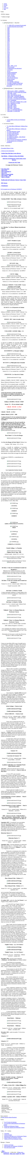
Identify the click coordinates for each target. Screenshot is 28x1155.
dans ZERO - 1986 (6, 175)
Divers (8, 71)
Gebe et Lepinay (11, 76)
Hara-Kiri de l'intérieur (12, 77)
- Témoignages (4, 185)
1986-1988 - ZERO (12, 105)
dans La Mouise (5, 177)
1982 (8, 57)
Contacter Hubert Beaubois (10, 1117)
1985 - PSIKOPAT (11, 104)
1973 (8, 45)
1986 (8, 63)
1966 (8, 36)
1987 (8, 64)
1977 (8, 51)
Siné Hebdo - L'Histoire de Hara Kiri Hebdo (12, 156)
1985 (8, 61)
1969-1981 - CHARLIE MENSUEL (16, 97)
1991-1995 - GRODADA (13, 108)
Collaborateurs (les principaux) (14, 68)
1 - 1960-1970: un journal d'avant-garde (16, 25)
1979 (8, 53)
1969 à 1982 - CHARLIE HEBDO (15, 96)
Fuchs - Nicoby (11, 75)
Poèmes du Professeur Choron (11, 1126)
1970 (8, 41)
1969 (8, 40)
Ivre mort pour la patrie (9, 1147)
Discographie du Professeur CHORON (13, 1146)
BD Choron (4, 183)
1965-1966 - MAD (11, 93)
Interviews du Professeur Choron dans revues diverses (14, 159)
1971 (8, 42)
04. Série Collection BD (13, 132)
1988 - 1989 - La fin (12, 65)
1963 (8, 32)
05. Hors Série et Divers (13, 134)
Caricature (6, 1133)
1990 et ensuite (10, 67)
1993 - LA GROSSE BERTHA (14, 109)
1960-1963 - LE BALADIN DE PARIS (16, 92)
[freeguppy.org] (5, 1152)
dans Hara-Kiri (5, 169)
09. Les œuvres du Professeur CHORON (17, 139)
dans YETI (4, 170)
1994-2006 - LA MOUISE (13, 111)
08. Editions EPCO (11, 138)
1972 (8, 44)
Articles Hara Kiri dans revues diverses (11, 153)
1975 (8, 48)
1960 (8, 28)
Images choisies (11, 79)
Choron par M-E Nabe (14, 162)
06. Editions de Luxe (12, 135)
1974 (8, 46)
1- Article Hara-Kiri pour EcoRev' (15, 26)
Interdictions (10, 80)
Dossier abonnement (12, 72)
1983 (8, 59)
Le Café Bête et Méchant (13, 81)
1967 (8, 37)
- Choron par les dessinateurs (7, 150)
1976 (8, 49)
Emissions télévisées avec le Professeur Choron (15, 1136)
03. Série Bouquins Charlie (13, 131)
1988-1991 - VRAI (11, 107)
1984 (8, 60)
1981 (8, 56)
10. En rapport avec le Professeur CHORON (11, 189)
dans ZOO (4, 173)
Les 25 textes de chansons (10, 1122)
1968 (8, 38)
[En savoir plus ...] (20, 1152)
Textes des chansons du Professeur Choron (14, 1127)
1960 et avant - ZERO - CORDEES (15, 91)
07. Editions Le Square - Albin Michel (16, 137)
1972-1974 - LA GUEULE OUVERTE (16, 99)
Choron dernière (8, 1134)
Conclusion (10, 69)
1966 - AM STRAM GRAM (14, 95)
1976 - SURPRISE (11, 100)
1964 (8, 33)
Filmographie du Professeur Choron (12, 1137)
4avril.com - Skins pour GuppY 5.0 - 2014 (14, 1153)
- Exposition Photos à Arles (7, 148)
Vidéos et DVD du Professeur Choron (13, 1139)
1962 (8, 30)
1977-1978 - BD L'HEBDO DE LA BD (16, 101)
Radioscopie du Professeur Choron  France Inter (13, 180)
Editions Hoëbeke (11, 73)
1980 (8, 55)
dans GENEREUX (6, 171)
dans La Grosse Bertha (7, 174)
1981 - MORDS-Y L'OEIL (13, 103)
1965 (8, 34)
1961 (8, 29)
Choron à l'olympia (8, 1145)
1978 (8, 52)
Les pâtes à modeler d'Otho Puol (15, 83)
